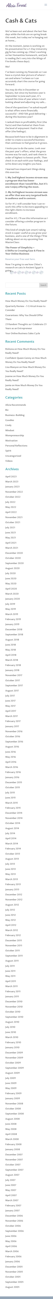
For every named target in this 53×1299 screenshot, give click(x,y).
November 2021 (13, 517)
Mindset (9, 430)
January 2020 (12, 598)
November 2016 (14, 731)
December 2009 (14, 1052)
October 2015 (12, 787)
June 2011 (10, 971)
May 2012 (10, 920)
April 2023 (11, 476)
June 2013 (10, 869)
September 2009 (14, 1068)
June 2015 (10, 797)
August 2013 (12, 858)
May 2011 (10, 976)
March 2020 (12, 593)
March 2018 (11, 660)
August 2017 (12, 690)
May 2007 (10, 1190)
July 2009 (10, 1078)
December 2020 (14, 553)
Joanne (9, 376)
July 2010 (10, 1027)
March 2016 (11, 767)
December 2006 (14, 1215)
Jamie (8, 385)
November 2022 (14, 491)
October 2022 (12, 496)
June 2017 (10, 700)
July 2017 (10, 695)
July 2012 (10, 909)
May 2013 (10, 874)
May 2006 (11, 1241)
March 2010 (11, 1037)
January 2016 (12, 777)
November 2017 (13, 675)
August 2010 (12, 1022)
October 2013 (12, 853)
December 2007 (14, 1154)
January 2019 (12, 624)
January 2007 (12, 1210)
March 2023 (11, 481)
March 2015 (11, 802)
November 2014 (14, 818)
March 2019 (11, 614)
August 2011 (12, 960)
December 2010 (13, 1001)
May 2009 (11, 1088)
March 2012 (11, 930)
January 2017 (12, 726)
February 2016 (13, 772)
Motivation (11, 440)
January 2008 (12, 1149)
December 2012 (13, 894)
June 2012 (10, 915)
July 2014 (10, 833)
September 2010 (14, 1017)
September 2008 (14, 1113)
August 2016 (12, 746)
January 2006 (12, 1261)
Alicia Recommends (15, 405)
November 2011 (13, 945)
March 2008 (12, 1139)
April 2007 (11, 1195)
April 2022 (11, 512)
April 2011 (10, 981)
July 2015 (10, 792)
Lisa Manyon (12, 367)
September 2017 (14, 685)
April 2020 (11, 588)
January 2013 (12, 889)
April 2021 (10, 542)
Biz (7, 410)
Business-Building (15, 415)
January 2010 (12, 1047)
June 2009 (11, 1083)
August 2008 (12, 1118)
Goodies (9, 420)
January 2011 (12, 996)
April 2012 (10, 925)
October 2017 (12, 680)
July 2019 (10, 604)
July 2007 (10, 1180)
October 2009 (13, 1062)
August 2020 (12, 568)
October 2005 (13, 1276)
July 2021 (10, 527)
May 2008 (11, 1129)
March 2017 (11, 716)
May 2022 (10, 507)
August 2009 (12, 1073)
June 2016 (10, 751)
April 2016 (10, 762)
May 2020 (10, 583)
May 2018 (10, 649)
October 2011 (12, 950)
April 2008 (11, 1134)
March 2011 (11, 986)
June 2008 (11, 1124)
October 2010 (12, 1011)
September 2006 (14, 1231)
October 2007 (13, 1164)
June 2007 (10, 1185)
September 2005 (14, 1282)
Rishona (9, 349)
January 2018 (12, 670)
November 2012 (13, 899)
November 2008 (14, 1103)
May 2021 (10, 537)
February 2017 (13, 721)
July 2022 (10, 502)
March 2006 (12, 1251)
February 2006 (13, 1256)
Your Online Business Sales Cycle (22, 333)
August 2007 (12, 1174)
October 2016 (12, 736)
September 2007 (14, 1169)
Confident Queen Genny (18, 358)
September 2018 (14, 634)
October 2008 (13, 1108)
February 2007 (13, 1205)
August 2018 (12, 639)
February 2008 (13, 1144)
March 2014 (11, 843)
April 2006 (11, 1246)
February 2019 (13, 619)
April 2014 (10, 838)
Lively (8, 425)
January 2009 (12, 1098)
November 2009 (14, 1057)
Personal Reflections (16, 445)
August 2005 (12, 1287)
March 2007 (11, 1200)
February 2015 (13, 807)
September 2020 (14, 563)
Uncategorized (13, 456)
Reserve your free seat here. (20, 259)
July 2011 (10, 966)
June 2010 (10, 1032)
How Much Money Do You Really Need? (26, 301)
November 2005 (14, 1271)
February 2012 (13, 935)
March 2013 (11, 879)
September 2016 (14, 741)
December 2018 (13, 629)
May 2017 (10, 706)
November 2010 (14, 1006)
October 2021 (12, 522)
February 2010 (13, 1042)
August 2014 (12, 828)
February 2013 (13, 884)
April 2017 (10, 711)
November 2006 (14, 1220)
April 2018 (10, 655)
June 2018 (10, 644)
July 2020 (10, 573)
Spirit (8, 450)
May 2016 (10, 757)
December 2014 (13, 813)
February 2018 (13, 665)
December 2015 (13, 782)
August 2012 (12, 904)
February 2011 (12, 991)
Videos (9, 461)
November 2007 (14, 1159)
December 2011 (13, 940)
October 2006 (13, 1225)
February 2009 (13, 1093)
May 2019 (10, 609)
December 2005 (14, 1266)
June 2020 (10, 578)
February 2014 (13, 848)
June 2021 (10, 532)
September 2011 (14, 955)
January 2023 (12, 486)
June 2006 (11, 1236)
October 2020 (13, 558)
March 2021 (11, 547)
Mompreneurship (14, 435)
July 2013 (10, 864)
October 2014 (12, 823)
